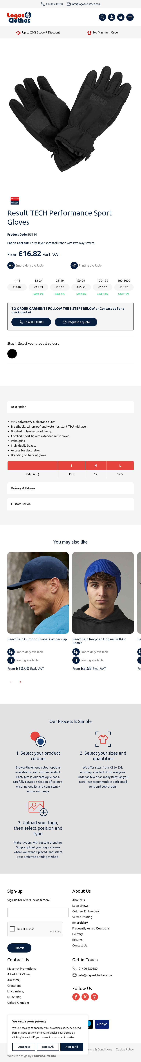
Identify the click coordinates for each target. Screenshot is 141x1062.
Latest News (80, 905)
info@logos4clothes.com (95, 975)
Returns (77, 939)
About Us (78, 900)
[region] (47, 1035)
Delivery (77, 934)
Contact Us (79, 945)
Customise (24, 1046)
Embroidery (80, 922)
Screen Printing (82, 917)
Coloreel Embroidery (86, 911)
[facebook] (76, 996)
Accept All (72, 1046)
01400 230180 (34, 322)
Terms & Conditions (99, 1049)
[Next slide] (20, 682)
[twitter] (85, 996)
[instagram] (94, 996)
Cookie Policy (125, 1049)
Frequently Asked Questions (91, 928)
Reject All (48, 1046)
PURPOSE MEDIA (44, 1056)
